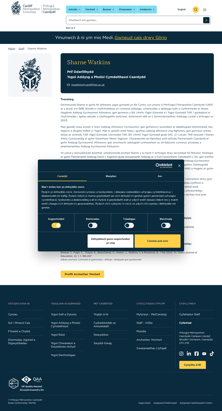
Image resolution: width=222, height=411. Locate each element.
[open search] (196, 9)
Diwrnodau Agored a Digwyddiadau (21, 341)
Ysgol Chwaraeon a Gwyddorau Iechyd (63, 344)
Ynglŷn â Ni (101, 314)
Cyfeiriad (185, 323)
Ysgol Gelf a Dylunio (64, 314)
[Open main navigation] (204, 9)
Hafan (11, 48)
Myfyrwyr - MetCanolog (152, 314)
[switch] (92, 225)
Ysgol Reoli (58, 334)
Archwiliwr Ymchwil (149, 340)
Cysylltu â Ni (192, 365)
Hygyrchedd (144, 403)
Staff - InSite (144, 323)
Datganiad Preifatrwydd (165, 403)
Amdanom (145, 9)
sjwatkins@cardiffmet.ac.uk (88, 84)
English (182, 9)
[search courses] (206, 20)
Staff (21, 48)
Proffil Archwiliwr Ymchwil (82, 274)
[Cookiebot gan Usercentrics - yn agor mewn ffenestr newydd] (158, 165)
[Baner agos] (179, 165)
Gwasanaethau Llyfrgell (151, 348)
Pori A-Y (70, 28)
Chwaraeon (125, 9)
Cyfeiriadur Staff (189, 314)
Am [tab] (160, 176)
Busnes (107, 9)
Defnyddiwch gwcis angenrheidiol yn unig (110, 241)
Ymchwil (90, 9)
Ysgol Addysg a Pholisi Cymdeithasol (65, 324)
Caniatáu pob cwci (157, 241)
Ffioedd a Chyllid (19, 331)
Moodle (141, 331)
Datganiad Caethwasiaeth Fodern (196, 403)
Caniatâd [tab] (62, 176)
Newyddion (101, 334)
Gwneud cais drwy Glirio (141, 38)
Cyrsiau (13, 314)
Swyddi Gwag (103, 343)
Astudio (72, 9)
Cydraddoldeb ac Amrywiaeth (105, 324)
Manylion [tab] (111, 176)
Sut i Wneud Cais (19, 323)
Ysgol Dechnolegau (63, 355)
